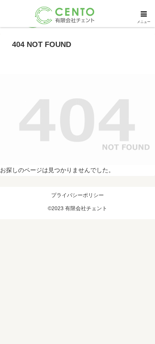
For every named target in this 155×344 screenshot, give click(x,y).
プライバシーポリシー (77, 195)
